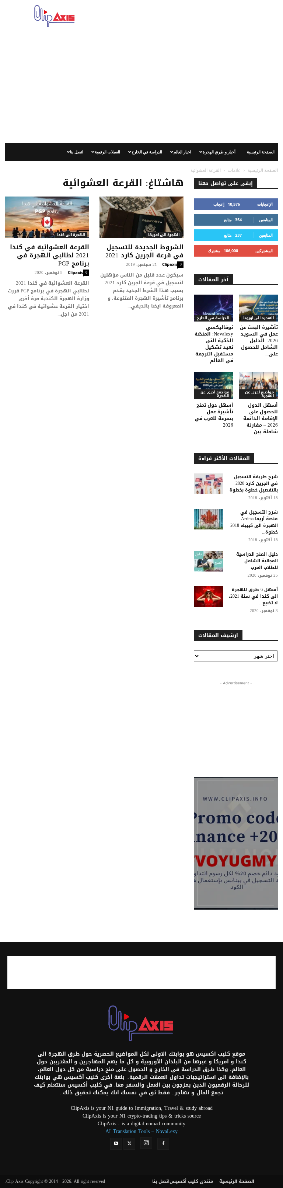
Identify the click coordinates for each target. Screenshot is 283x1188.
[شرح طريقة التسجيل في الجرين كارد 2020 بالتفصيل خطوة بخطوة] (208, 483)
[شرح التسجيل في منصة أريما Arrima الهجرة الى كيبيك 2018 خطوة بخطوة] (208, 519)
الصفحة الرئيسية (261, 151)
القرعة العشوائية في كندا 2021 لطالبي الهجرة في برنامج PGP (49, 255)
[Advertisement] (191, 16)
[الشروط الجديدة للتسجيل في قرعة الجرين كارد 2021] (141, 217)
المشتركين (264, 250)
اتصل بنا (76, 151)
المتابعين (266, 219)
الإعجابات (265, 204)
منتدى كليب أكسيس (191, 1181)
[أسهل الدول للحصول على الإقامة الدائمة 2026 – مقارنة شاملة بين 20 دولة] (258, 385)
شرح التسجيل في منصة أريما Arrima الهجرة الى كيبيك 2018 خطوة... (254, 522)
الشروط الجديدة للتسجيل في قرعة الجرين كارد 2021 (144, 251)
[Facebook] (163, 1144)
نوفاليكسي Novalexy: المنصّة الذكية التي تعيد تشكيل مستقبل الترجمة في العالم (214, 344)
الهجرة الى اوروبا (258, 318)
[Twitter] (129, 1144)
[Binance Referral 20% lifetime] (236, 843)
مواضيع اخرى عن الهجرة (214, 394)
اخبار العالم (182, 151)
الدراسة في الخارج (147, 151)
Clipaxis (75, 272)
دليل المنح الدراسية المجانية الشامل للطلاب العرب (257, 561)
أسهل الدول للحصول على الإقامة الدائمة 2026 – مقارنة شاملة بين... (260, 418)
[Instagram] (146, 1143)
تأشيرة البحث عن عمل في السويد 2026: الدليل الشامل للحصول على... (259, 340)
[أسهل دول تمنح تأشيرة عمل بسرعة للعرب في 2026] (213, 385)
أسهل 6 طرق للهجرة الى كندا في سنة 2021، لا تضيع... (253, 596)
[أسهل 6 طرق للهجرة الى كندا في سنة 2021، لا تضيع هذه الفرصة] (208, 596)
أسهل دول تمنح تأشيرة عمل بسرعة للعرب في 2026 (214, 415)
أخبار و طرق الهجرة (219, 151)
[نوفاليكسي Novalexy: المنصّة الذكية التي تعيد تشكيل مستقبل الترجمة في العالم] (213, 308)
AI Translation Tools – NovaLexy (141, 1131)
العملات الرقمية (107, 151)
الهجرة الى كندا (71, 235)
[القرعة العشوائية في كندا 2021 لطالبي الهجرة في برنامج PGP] (47, 217)
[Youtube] (116, 1144)
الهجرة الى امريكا (163, 235)
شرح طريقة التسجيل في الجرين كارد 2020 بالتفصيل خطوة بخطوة (254, 483)
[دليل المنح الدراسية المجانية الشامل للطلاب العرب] (208, 561)
